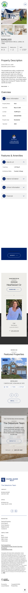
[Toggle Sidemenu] (25, 4)
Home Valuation (5, 525)
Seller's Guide (4, 539)
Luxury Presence (5, 585)
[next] (16, 395)
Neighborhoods (5, 527)
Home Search (4, 523)
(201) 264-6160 (15, 141)
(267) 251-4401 (18, 450)
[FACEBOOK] (12, 511)
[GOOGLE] (15, 511)
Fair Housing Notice (6, 545)
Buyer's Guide (4, 537)
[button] (14, 441)
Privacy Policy (14, 585)
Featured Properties (6, 521)
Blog (2, 535)
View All (21, 30)
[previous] (12, 395)
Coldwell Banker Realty (6, 549)
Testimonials (4, 541)
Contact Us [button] (4, 528)
